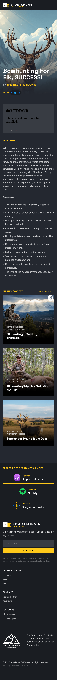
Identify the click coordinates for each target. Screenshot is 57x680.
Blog (4, 583)
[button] (51, 5)
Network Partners (10, 597)
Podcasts (7, 575)
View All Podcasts (45, 291)
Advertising (7, 601)
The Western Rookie (21, 84)
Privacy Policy (35, 558)
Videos (5, 579)
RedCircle (17, 130)
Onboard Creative (19, 665)
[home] (21, 5)
